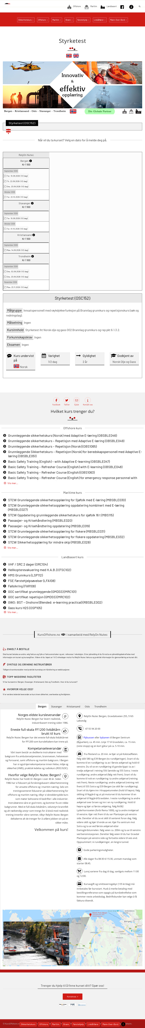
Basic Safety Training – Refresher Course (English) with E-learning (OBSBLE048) (65, 467)
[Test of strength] (76, 57)
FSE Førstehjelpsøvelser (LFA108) (31, 581)
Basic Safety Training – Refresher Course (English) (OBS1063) (51, 472)
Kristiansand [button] (73, 706)
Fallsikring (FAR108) (22, 586)
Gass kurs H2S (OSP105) (25, 608)
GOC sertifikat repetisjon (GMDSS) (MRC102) (39, 597)
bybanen (104, 737)
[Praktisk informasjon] (123, 1024)
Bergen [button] (42, 706)
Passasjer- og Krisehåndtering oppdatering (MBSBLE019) (49, 526)
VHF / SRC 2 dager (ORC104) (28, 564)
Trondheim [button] (100, 706)
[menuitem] (74, 7)
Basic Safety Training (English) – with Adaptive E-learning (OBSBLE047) (59, 461)
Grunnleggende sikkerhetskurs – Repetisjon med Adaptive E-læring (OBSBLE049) (66, 441)
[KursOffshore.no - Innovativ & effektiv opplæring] (10, 3)
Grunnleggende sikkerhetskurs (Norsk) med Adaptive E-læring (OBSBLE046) (62, 435)
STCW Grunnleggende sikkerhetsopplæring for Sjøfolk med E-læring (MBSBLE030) (67, 500)
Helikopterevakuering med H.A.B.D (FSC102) (39, 570)
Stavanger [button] (56, 706)
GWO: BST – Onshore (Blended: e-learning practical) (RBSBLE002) (55, 602)
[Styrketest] (69, 57)
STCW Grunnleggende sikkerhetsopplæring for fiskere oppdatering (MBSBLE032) (66, 537)
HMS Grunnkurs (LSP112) (25, 575)
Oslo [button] (87, 706)
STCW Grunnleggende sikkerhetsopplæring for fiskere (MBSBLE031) (56, 531)
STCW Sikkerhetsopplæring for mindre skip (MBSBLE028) (49, 542)
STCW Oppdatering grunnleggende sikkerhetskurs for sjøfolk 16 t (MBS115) (61, 515)
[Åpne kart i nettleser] (72, 938)
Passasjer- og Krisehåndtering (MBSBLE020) (40, 520)
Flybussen (89, 737)
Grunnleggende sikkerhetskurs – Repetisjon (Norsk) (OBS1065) (52, 446)
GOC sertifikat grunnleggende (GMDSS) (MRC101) (42, 592)
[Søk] (139, 6)
